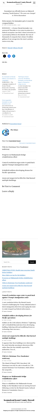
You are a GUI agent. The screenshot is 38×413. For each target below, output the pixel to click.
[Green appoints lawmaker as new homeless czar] (10, 108)
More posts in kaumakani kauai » (27, 143)
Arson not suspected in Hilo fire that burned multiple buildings (19, 337)
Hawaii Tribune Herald (15, 48)
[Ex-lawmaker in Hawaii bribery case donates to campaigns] (10, 85)
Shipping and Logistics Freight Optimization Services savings (19, 410)
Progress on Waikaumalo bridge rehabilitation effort (14, 377)
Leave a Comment (7, 311)
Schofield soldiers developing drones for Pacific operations (17, 316)
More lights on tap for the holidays (13, 275)
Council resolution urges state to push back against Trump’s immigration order (18, 296)
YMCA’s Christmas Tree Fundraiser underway (17, 283)
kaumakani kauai (15, 124)
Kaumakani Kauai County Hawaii (19, 2)
